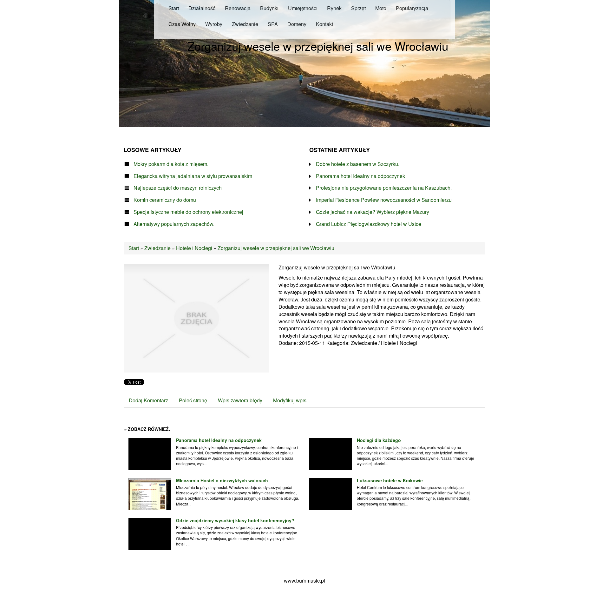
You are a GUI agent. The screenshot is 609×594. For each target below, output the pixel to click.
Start (133, 248)
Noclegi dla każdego (379, 440)
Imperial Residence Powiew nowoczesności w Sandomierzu (384, 199)
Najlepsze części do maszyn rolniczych (178, 187)
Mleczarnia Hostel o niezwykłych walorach (222, 480)
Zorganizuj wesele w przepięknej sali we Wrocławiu (276, 248)
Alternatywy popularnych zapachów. (174, 224)
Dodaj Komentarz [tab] (148, 400)
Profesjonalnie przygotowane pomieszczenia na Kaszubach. (384, 187)
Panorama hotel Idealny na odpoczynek (360, 176)
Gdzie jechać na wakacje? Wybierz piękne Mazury (372, 211)
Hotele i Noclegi (194, 248)
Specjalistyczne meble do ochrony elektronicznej (188, 211)
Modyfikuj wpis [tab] (289, 400)
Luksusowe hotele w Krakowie (390, 480)
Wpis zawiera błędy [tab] (240, 400)
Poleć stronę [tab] (193, 400)
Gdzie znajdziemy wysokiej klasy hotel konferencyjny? (235, 520)
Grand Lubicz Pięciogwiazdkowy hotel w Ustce (368, 224)
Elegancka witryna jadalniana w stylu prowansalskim (193, 176)
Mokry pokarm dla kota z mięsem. (171, 164)
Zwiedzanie (157, 248)
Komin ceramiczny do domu (165, 199)
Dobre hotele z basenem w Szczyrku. (357, 164)
